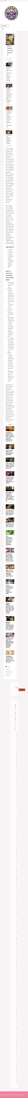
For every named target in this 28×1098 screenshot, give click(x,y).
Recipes (7, 668)
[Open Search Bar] (14, 29)
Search (16, 687)
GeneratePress (21, 1094)
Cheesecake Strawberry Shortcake (9, 674)
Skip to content (3, 0)
